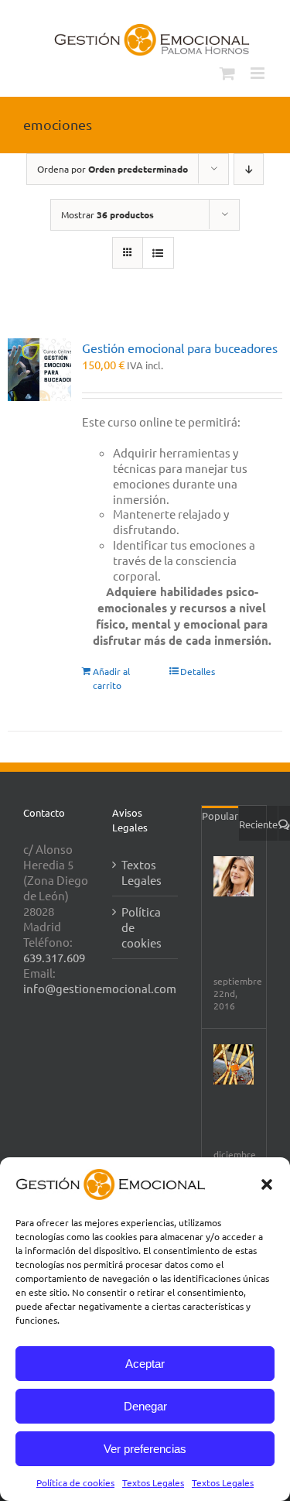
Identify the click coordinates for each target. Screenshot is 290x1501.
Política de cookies (75, 1482)
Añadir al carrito (111, 678)
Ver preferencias (145, 1448)
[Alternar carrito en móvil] (227, 73)
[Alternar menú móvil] (259, 73)
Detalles (197, 671)
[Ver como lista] (158, 253)
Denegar (145, 1406)
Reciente (258, 824)
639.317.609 (54, 957)
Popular (220, 815)
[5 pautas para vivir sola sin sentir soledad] (233, 876)
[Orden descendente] (249, 169)
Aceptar (145, 1363)
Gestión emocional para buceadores (180, 347)
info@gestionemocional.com (99, 988)
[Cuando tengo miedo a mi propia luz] (233, 1064)
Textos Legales (153, 1482)
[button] (267, 1184)
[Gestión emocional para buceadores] (39, 370)
